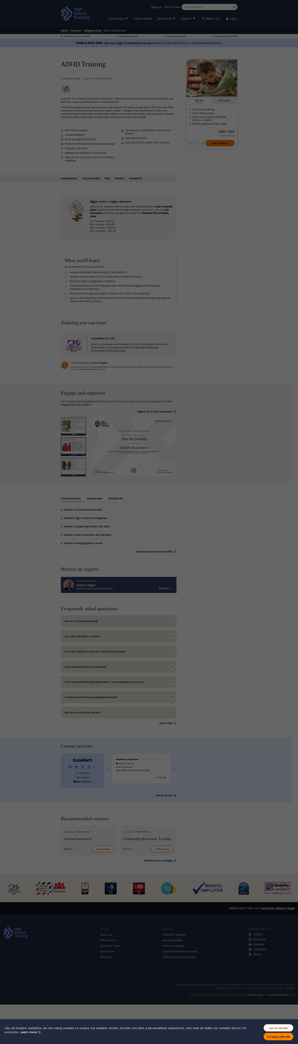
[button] (30, 1032)
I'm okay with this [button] (278, 1036)
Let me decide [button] (278, 1028)
